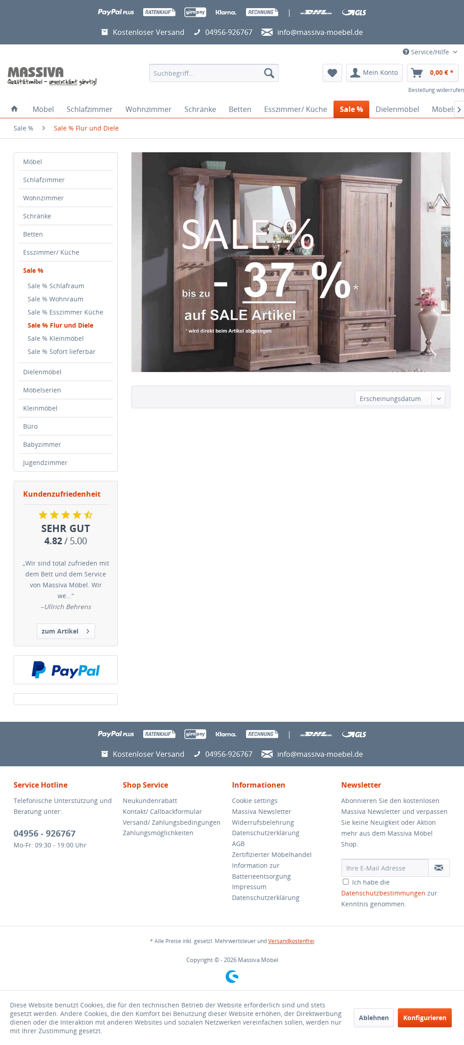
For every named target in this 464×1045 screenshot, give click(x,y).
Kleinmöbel (40, 408)
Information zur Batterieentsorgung (261, 871)
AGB (238, 843)
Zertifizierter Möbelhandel (272, 854)
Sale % (33, 270)
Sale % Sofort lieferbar (62, 351)
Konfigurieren (424, 1017)
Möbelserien (42, 390)
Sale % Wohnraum (55, 299)
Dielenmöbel (42, 372)
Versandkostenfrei (291, 941)
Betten (33, 234)
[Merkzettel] (332, 73)
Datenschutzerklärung (266, 832)
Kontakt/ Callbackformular (162, 811)
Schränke (37, 216)
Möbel (32, 161)
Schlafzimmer (44, 179)
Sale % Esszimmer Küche (65, 312)
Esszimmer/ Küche (51, 252)
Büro (30, 426)
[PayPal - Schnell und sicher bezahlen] (65, 669)
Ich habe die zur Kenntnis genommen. (389, 893)
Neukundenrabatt (150, 800)
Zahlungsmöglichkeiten (158, 832)
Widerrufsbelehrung (263, 822)
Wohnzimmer (43, 198)
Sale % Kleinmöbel (56, 338)
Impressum (249, 886)
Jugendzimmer (45, 462)
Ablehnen (374, 1017)
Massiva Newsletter (261, 811)
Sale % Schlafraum (56, 285)
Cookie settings (255, 800)
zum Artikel (60, 631)
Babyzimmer (42, 444)
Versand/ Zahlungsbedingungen (172, 822)
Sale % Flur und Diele (60, 325)
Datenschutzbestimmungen (383, 893)
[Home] (14, 109)
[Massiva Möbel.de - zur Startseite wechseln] (52, 76)
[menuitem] (214, 73)
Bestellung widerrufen (436, 90)
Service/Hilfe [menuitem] (430, 52)
